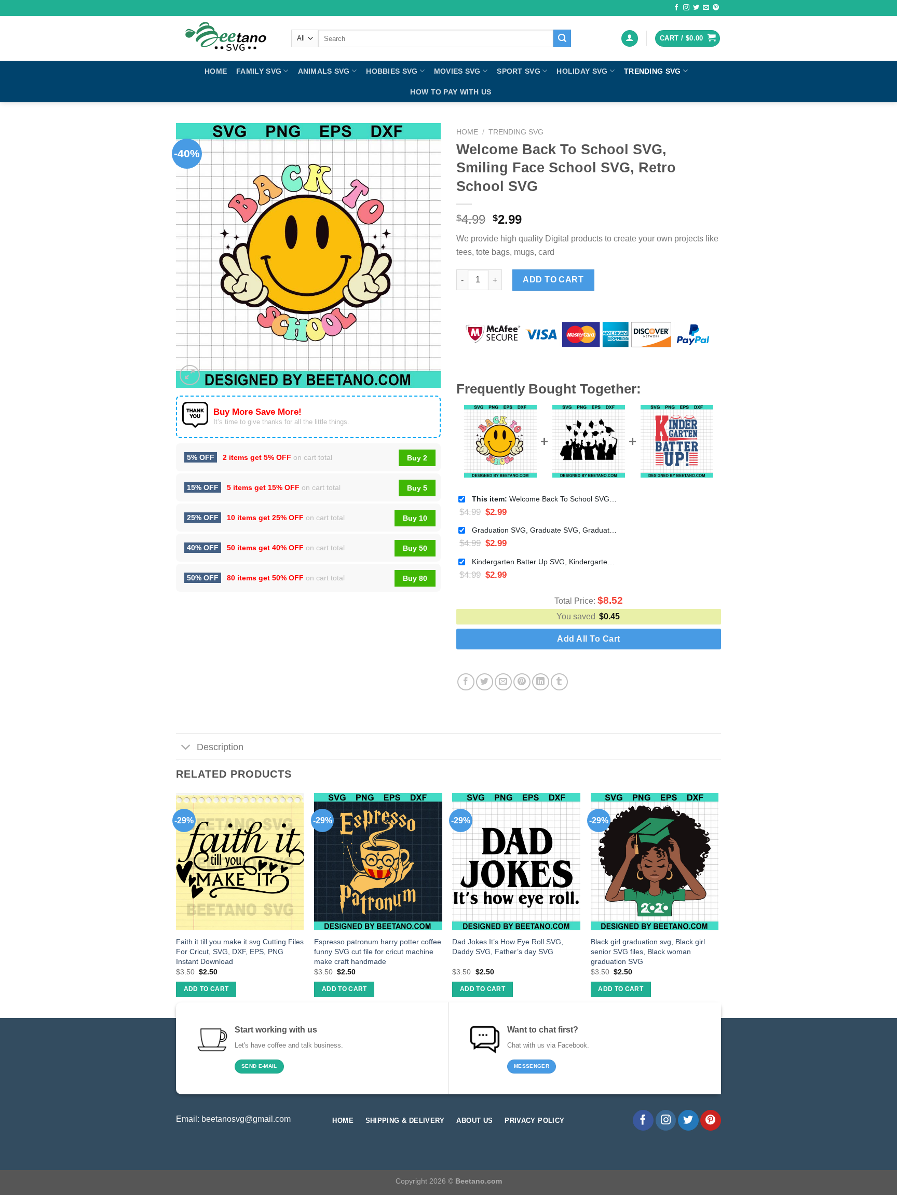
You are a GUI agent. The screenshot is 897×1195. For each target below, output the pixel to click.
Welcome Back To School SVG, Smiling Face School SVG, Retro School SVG (544, 499)
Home (216, 71)
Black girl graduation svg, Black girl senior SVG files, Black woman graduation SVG (648, 951)
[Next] (718, 904)
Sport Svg (518, 71)
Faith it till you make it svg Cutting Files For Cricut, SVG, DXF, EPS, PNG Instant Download (240, 951)
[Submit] (562, 38)
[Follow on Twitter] (696, 7)
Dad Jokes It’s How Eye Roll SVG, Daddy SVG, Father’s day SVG (507, 947)
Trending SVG (652, 71)
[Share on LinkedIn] (540, 681)
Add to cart (553, 279)
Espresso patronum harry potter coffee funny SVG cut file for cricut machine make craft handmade (377, 951)
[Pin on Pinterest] (522, 681)
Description (220, 747)
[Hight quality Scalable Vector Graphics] (226, 38)
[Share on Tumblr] (559, 681)
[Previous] (176, 904)
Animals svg (324, 71)
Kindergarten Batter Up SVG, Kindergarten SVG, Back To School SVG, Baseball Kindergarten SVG (544, 562)
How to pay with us (450, 92)
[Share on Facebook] (465, 681)
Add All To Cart (588, 638)
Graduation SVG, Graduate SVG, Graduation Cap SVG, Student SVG (544, 530)
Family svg (258, 71)
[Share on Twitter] (484, 681)
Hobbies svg (391, 71)
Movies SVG (457, 71)
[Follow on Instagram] (686, 7)
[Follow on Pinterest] (716, 7)
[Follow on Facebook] (676, 7)
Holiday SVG (581, 71)
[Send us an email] (706, 7)
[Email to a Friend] (503, 681)
